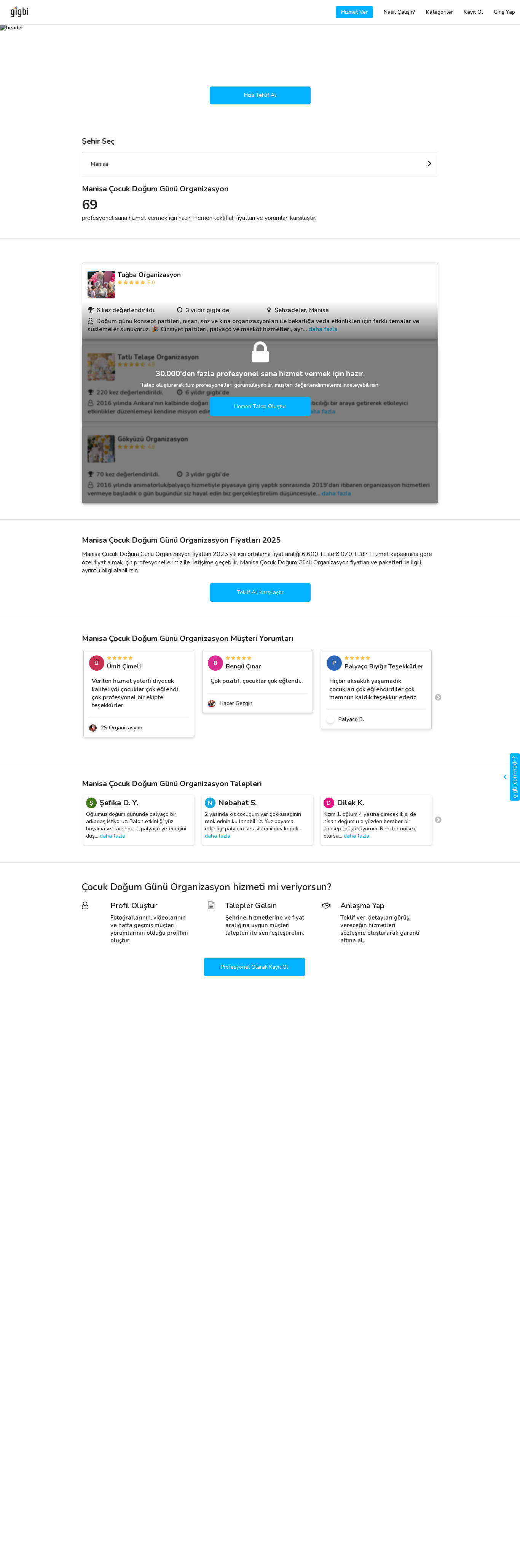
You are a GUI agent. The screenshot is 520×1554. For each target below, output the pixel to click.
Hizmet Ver (354, 12)
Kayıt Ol (473, 12)
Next (438, 698)
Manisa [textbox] (99, 164)
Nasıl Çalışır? (399, 12)
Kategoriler (439, 12)
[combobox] (260, 164)
